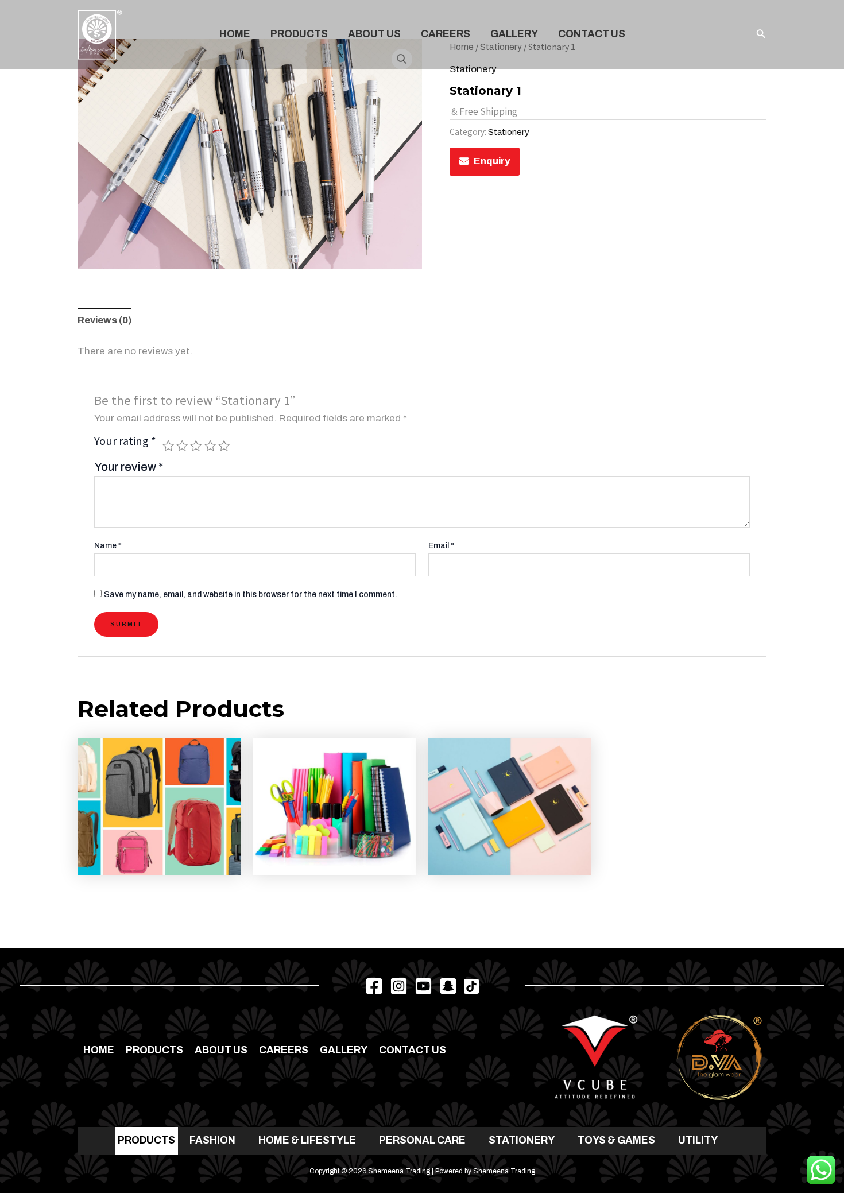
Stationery (508, 132)
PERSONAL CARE (422, 1140)
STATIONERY (522, 1140)
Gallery (514, 34)
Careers (445, 34)
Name (108, 545)
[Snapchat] (448, 986)
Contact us (591, 34)
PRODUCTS (146, 1140)
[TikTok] (471, 986)
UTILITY (698, 1140)
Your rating (125, 441)
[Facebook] (374, 986)
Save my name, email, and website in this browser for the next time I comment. (250, 594)
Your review (128, 466)
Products (299, 34)
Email (441, 545)
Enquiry (492, 161)
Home (234, 34)
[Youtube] (423, 986)
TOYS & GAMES (616, 1140)
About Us (374, 34)
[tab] (104, 321)
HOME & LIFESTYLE (307, 1140)
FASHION (212, 1140)
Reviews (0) (104, 320)
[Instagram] (399, 986)
